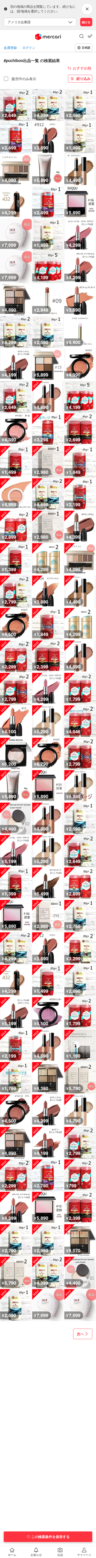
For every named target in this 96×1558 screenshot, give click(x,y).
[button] (81, 36)
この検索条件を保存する (50, 1536)
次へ (80, 1333)
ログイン (28, 47)
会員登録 (10, 47)
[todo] (90, 36)
